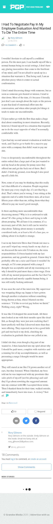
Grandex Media (14, 514)
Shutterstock (13, 403)
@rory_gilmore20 (18, 447)
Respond (41, 411)
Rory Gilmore (16, 38)
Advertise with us (39, 514)
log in (13, 459)
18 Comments (10, 45)
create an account (38, 459)
